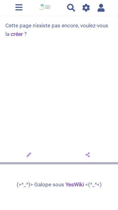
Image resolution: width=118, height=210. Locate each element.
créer (17, 34)
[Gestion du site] (86, 8)
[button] (101, 8)
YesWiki (74, 184)
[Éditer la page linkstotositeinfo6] (30, 155)
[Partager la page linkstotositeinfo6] (88, 155)
